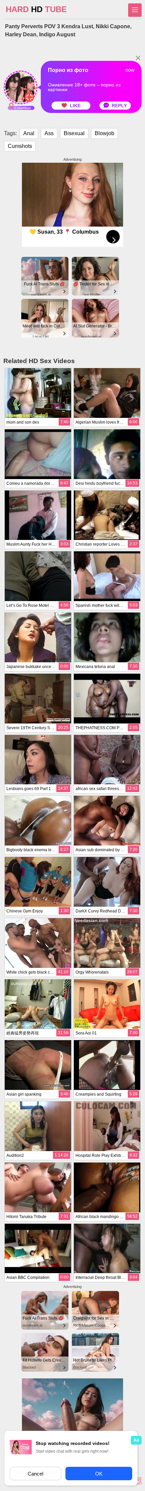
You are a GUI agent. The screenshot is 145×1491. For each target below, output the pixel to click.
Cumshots (20, 146)
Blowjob (104, 133)
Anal (28, 133)
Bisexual (74, 133)
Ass (49, 133)
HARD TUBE (36, 9)
